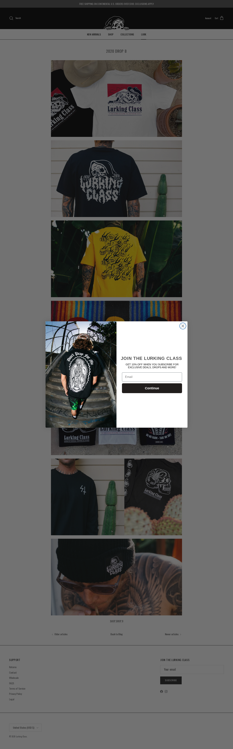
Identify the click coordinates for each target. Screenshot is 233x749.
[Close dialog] (183, 326)
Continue (152, 388)
